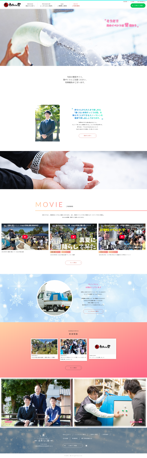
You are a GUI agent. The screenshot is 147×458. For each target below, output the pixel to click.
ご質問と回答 (94, 434)
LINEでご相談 (138, 5)
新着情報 (125, 1)
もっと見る (73, 262)
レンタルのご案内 (93, 311)
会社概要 (132, 1)
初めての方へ (87, 135)
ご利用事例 (105, 434)
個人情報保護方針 (141, 1)
